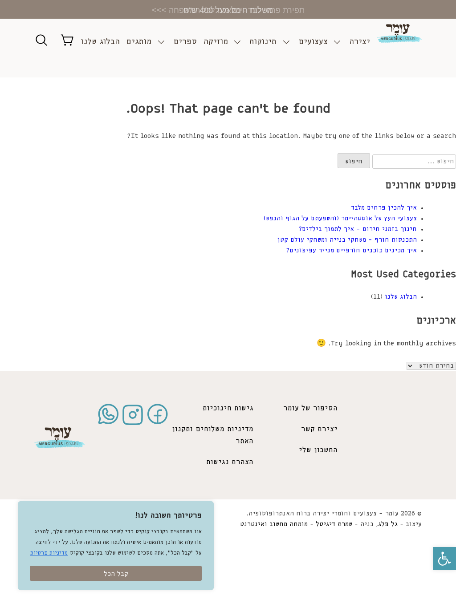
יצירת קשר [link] (319, 429)
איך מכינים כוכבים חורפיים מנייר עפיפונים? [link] (351, 250)
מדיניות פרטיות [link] (49, 553)
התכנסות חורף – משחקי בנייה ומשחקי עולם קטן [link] (347, 240)
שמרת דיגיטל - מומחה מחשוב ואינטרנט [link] (296, 524)
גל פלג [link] (388, 524)
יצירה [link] (359, 42)
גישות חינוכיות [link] (228, 408)
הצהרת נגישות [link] (229, 462)
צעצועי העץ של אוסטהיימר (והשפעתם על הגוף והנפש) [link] (340, 218)
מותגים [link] (138, 42)
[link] (444, 558)
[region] (116, 545)
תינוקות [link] (263, 42)
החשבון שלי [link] (318, 450)
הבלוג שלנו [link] (100, 42)
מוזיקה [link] (216, 42)
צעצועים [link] (313, 42)
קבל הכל (116, 574)
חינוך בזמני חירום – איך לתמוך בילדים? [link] (357, 229)
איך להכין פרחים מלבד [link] (384, 208)
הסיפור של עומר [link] (310, 408)
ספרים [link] (185, 42)
